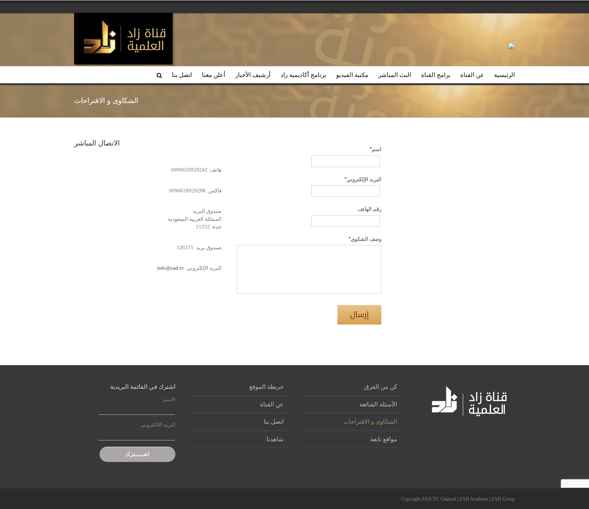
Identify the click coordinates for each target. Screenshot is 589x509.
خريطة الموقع (266, 387)
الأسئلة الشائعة (378, 404)
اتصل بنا (274, 421)
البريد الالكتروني (156, 425)
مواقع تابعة (383, 439)
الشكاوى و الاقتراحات (370, 421)
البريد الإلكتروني (363, 179)
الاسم (167, 399)
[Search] (159, 75)
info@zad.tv (170, 268)
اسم (375, 149)
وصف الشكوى (365, 239)
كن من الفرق (380, 387)
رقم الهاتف (369, 209)
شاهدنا (275, 439)
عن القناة (272, 404)
